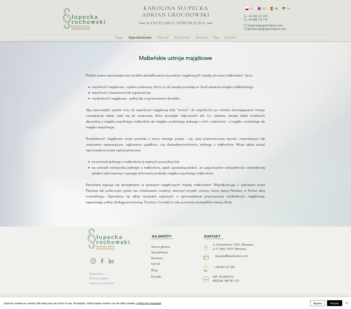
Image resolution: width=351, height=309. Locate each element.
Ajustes (317, 303)
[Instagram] (93, 261)
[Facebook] (102, 261)
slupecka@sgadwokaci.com (231, 256)
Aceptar (334, 303)
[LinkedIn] (111, 261)
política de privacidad (149, 303)
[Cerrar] (346, 303)
